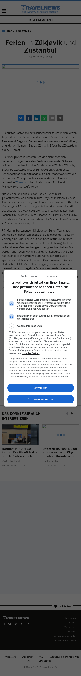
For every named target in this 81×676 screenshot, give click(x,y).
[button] (40, 326)
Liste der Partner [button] (31, 353)
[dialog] (40, 338)
